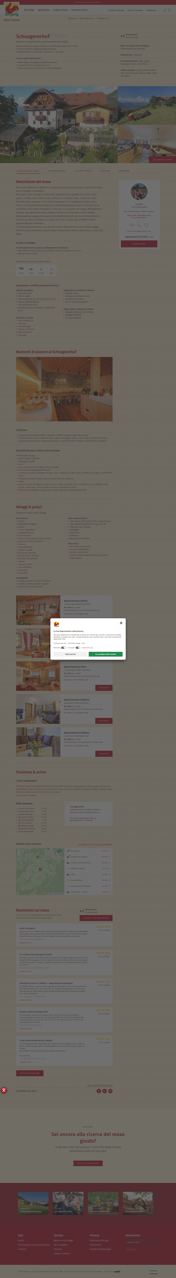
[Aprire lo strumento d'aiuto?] (3, 1090)
